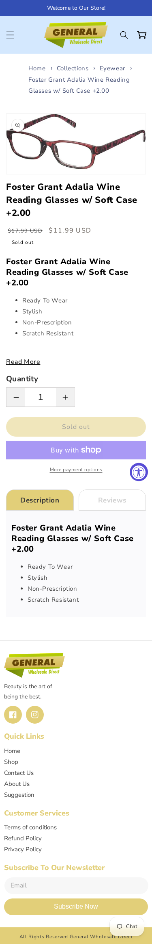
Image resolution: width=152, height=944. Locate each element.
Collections (73, 68)
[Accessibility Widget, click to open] (139, 472)
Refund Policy (23, 838)
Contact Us (19, 773)
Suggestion (19, 795)
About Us (17, 784)
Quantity (22, 379)
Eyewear (112, 68)
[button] (10, 35)
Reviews (112, 500)
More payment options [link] (76, 469)
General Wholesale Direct (101, 936)
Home (36, 68)
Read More (23, 361)
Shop (11, 762)
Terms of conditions (30, 827)
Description (40, 500)
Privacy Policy (23, 849)
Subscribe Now (76, 906)
